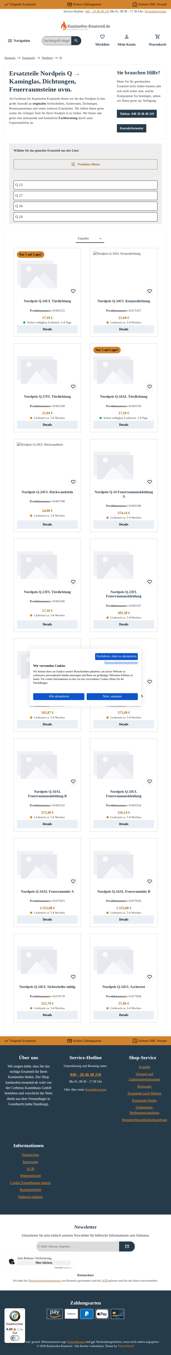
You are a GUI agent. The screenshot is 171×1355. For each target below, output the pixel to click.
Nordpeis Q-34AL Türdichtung (123, 397)
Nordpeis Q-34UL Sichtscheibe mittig (47, 987)
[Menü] (22, 1311)
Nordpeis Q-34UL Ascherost (123, 987)
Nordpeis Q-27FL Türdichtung (47, 397)
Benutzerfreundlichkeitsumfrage (144, 1120)
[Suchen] (76, 40)
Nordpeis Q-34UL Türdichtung (47, 301)
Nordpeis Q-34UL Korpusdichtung (124, 301)
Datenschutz (30, 1155)
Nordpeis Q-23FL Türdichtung (47, 592)
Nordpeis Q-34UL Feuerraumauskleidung (123, 794)
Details (47, 329)
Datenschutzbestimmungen (44, 1280)
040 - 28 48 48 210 (97, 11)
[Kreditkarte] (117, 1314)
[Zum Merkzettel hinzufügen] (73, 291)
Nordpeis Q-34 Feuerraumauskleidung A (124, 494)
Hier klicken (44, 1262)
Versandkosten (76, 1341)
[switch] (14, 1338)
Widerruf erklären (30, 1197)
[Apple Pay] (102, 1314)
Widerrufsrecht (30, 1176)
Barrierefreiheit (30, 1190)
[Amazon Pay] (55, 1314)
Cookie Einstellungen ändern (30, 1183)
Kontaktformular (156, 11)
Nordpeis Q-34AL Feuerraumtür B (123, 892)
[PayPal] (86, 1314)
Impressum (30, 1162)
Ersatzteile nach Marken (144, 1093)
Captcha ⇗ (63, 1267)
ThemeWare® (126, 1346)
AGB (30, 1169)
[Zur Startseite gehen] (85, 25)
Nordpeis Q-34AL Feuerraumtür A (47, 892)
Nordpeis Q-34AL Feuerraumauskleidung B (47, 794)
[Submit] (127, 1246)
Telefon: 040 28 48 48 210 (137, 114)
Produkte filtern (88, 164)
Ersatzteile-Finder (144, 1101)
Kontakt (144, 1067)
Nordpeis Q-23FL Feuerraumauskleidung (123, 594)
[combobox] (56, 40)
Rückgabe (144, 1087)
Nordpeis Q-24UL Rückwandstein (47, 492)
